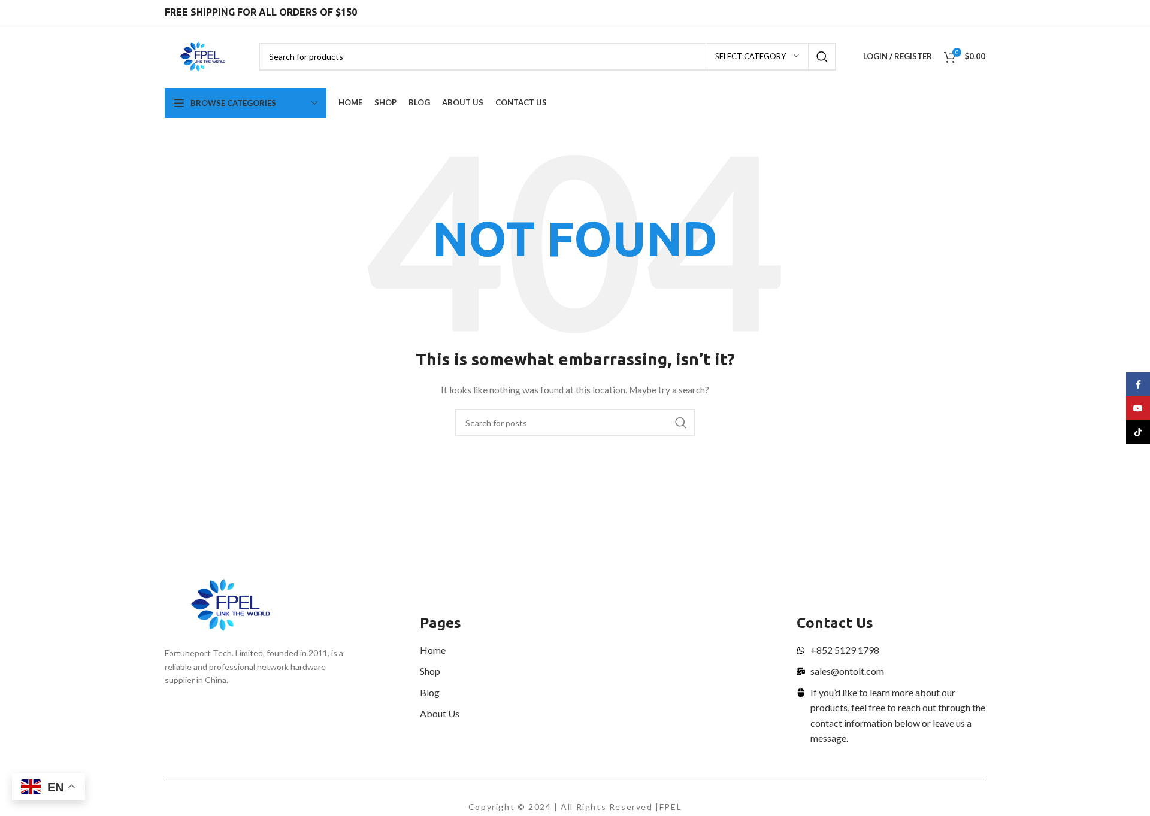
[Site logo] (203, 55)
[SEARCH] (822, 57)
